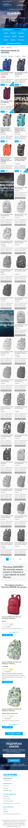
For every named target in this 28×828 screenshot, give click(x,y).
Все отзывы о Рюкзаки (14, 733)
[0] (24, 25)
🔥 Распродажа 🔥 (7, 29)
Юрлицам (14, 18)
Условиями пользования (17, 765)
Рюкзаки (17, 29)
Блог (5, 809)
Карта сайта (7, 798)
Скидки (6, 811)
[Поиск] (2, 25)
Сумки (24, 29)
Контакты (14, 20)
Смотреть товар (7, 635)
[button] (7, 6)
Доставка (6, 785)
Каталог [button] (5, 18)
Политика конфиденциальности (12, 814)
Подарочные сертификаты (14, 43)
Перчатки (21, 33)
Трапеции (13, 33)
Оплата (6, 788)
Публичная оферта (8, 801)
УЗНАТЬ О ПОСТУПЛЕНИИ (6, 224)
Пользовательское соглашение (12, 803)
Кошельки (7, 36)
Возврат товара (8, 790)
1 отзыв (4, 246)
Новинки (22, 18)
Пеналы (14, 36)
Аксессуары (21, 40)
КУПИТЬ (2, 84)
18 (20, 559)
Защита (6, 40)
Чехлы (6, 33)
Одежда (13, 40)
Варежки (21, 36)
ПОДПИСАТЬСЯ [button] (14, 760)
